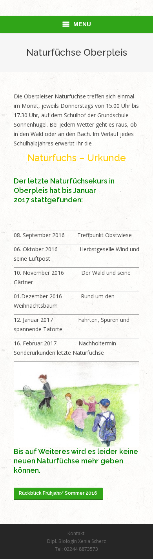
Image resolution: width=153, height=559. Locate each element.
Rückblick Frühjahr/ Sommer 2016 (58, 493)
